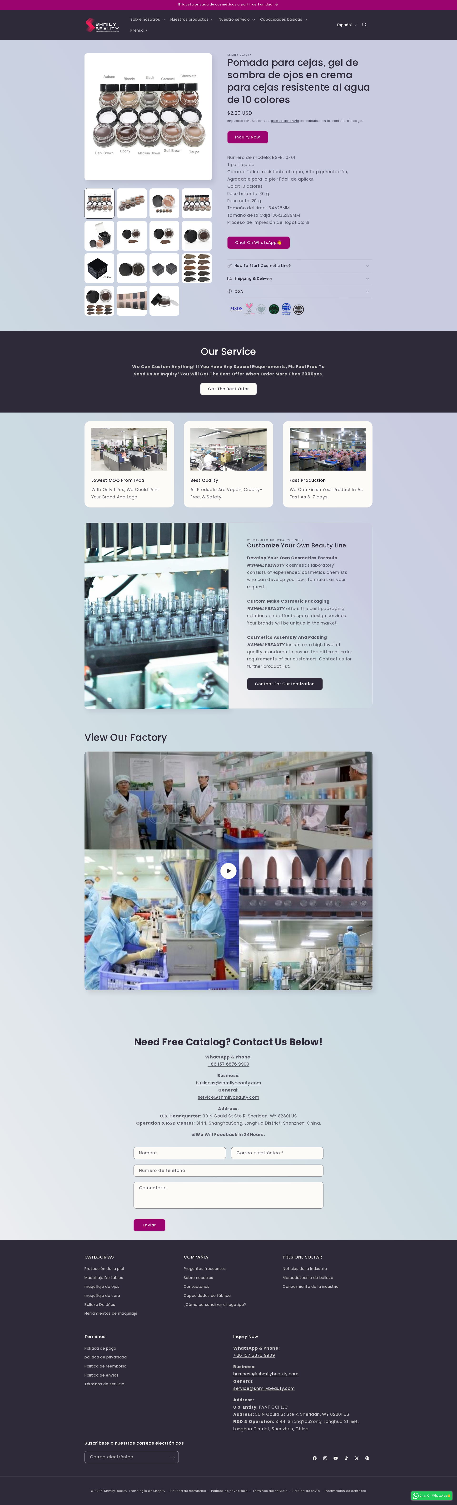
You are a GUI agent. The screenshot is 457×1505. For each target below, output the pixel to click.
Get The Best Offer (228, 389)
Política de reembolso (188, 1491)
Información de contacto (345, 1491)
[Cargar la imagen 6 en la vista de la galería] (132, 236)
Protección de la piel (104, 1268)
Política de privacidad (229, 1491)
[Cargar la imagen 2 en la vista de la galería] (132, 203)
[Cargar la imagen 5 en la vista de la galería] (99, 236)
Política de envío (306, 1491)
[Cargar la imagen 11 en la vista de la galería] (164, 268)
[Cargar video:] (228, 871)
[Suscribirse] (173, 1457)
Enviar (149, 1225)
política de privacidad (105, 1357)
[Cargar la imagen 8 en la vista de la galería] (197, 236)
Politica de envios (101, 1375)
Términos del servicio (270, 1491)
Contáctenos (196, 1286)
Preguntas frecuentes (205, 1268)
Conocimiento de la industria (310, 1286)
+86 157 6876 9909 (228, 1064)
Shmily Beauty (115, 1491)
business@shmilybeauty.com (228, 1083)
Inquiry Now (247, 137)
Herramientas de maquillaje (111, 1313)
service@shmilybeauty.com (228, 1097)
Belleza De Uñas (99, 1304)
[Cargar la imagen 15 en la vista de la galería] (164, 300)
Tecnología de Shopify (147, 1491)
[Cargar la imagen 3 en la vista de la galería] (164, 203)
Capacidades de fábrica (207, 1295)
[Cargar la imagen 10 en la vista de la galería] (132, 268)
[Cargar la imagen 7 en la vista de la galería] (164, 236)
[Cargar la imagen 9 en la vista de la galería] (99, 268)
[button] (147, 19)
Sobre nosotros (198, 1277)
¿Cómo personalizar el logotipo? (215, 1304)
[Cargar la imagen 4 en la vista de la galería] (197, 203)
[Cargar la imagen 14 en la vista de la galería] (132, 300)
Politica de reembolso (105, 1366)
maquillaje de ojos (101, 1286)
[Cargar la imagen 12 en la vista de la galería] (197, 268)
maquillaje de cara (102, 1295)
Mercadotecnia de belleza (308, 1277)
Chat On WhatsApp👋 (258, 242)
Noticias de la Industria (305, 1268)
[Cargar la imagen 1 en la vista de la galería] (99, 203)
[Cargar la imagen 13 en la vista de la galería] (99, 300)
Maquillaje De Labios (103, 1277)
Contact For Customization (285, 684)
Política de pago (100, 1348)
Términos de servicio (104, 1384)
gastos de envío (285, 120)
